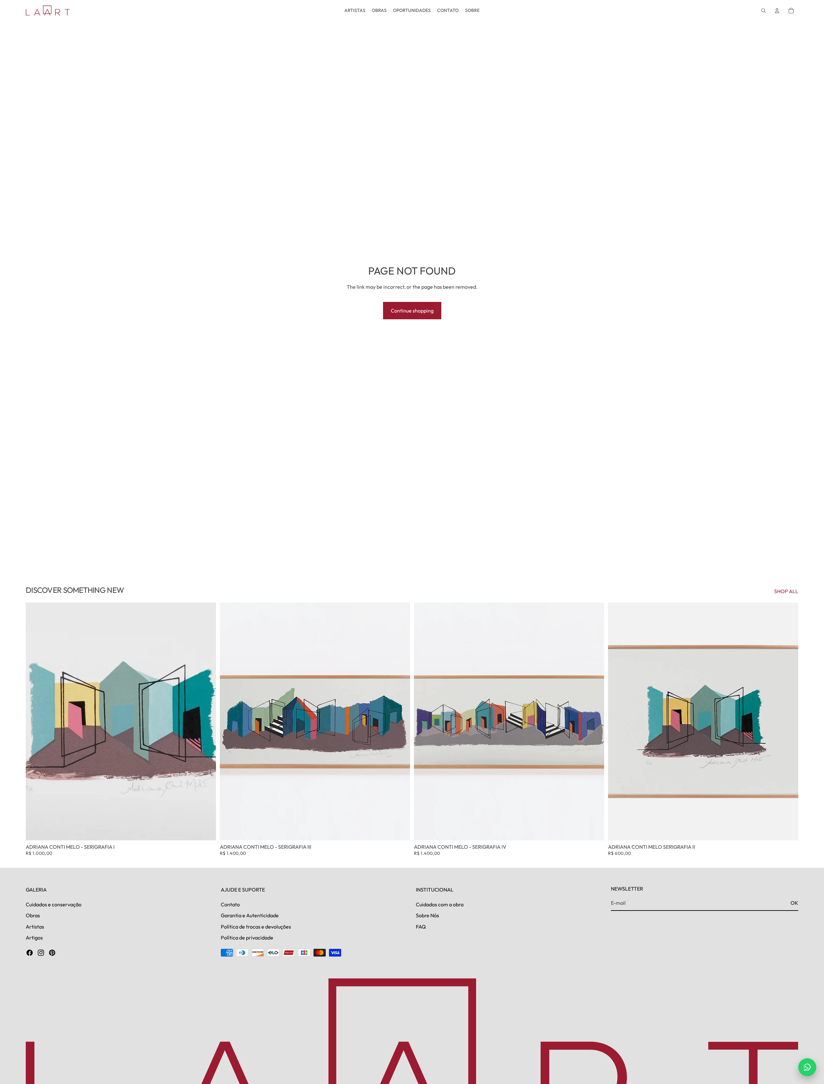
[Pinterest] (52, 953)
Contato (230, 904)
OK (794, 903)
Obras (33, 915)
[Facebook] (29, 953)
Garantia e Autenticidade (250, 915)
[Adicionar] (206, 830)
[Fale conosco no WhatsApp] (807, 1067)
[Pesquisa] (763, 11)
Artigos (34, 937)
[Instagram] (41, 953)
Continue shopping (412, 310)
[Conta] (777, 11)
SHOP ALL (786, 591)
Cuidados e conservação (53, 904)
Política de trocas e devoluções (256, 926)
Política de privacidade (247, 937)
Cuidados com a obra (440, 904)
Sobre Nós (427, 915)
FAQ (421, 926)
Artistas (35, 926)
